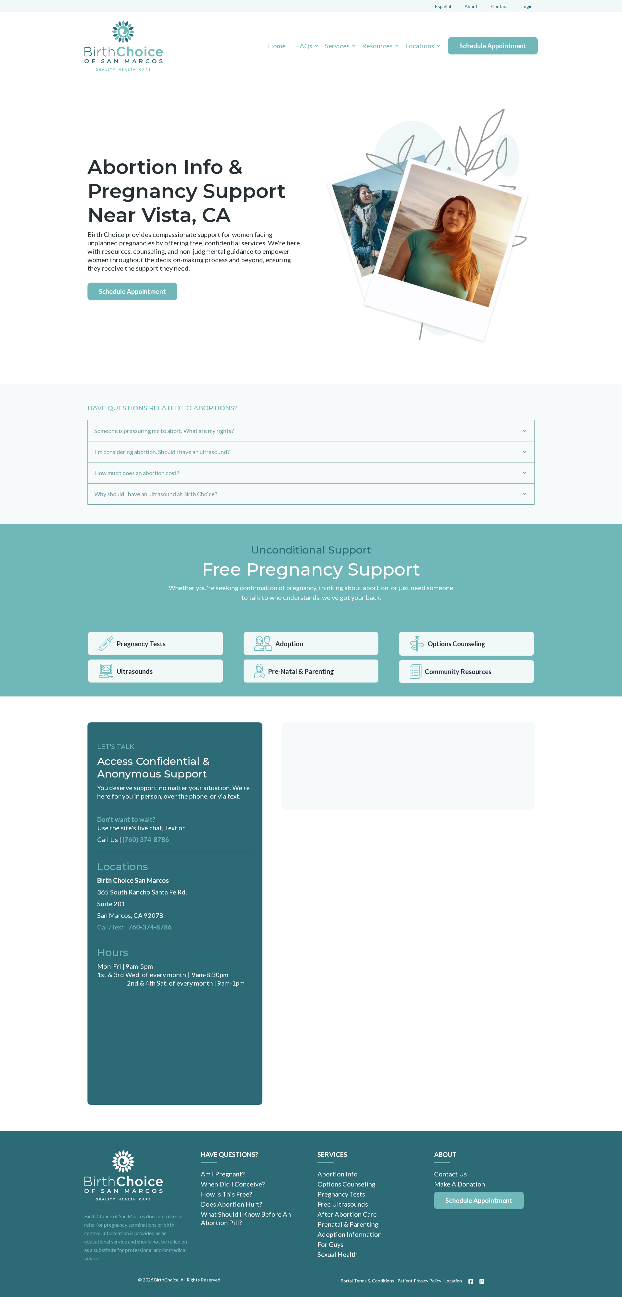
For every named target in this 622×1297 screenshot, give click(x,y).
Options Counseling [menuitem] (346, 1184)
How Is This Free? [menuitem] (226, 1194)
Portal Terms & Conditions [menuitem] (367, 1280)
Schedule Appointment (492, 46)
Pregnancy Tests (141, 644)
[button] (305, 45)
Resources (377, 46)
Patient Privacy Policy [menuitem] (419, 1280)
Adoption (289, 644)
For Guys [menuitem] (330, 1244)
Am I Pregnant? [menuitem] (223, 1174)
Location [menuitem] (453, 1280)
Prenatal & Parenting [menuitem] (347, 1224)
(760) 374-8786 (145, 839)
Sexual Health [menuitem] (337, 1254)
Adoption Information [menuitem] (349, 1234)
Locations (419, 46)
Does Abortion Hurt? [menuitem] (231, 1204)
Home (277, 46)
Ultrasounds (135, 671)
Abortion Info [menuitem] (337, 1174)
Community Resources (458, 671)
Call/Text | (112, 927)
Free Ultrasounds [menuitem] (342, 1204)
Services (337, 46)
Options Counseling (456, 644)
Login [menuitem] (527, 6)
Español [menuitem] (443, 6)
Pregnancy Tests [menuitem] (341, 1194)
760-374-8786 (150, 927)
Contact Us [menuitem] (450, 1174)
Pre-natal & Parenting (301, 671)
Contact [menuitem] (499, 6)
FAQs (304, 46)
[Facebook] (470, 1281)
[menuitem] (479, 1200)
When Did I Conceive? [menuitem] (233, 1184)
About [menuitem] (471, 6)
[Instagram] (480, 1281)
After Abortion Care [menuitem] (347, 1214)
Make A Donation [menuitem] (459, 1184)
